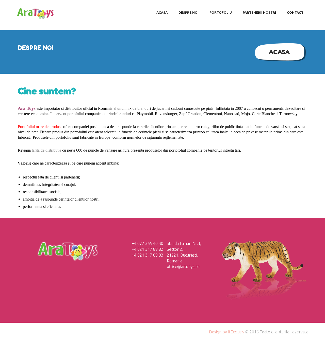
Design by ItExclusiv (226, 332)
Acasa (279, 52)
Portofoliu (220, 12)
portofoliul (75, 114)
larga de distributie (46, 150)
